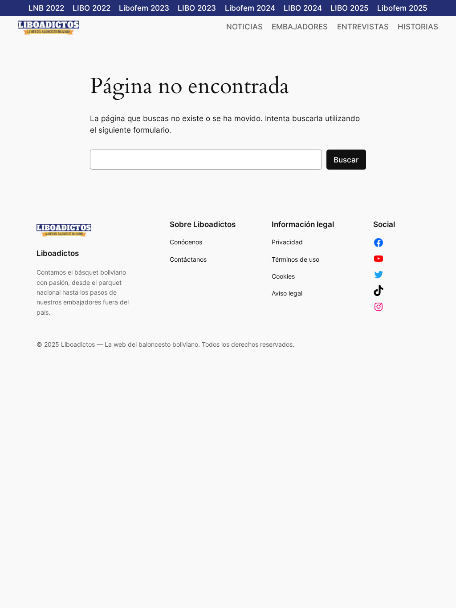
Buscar (346, 159)
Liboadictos (58, 253)
